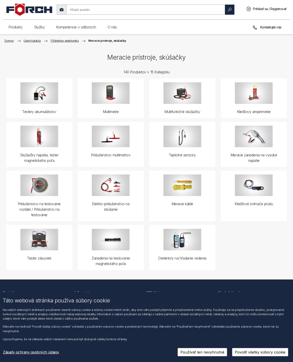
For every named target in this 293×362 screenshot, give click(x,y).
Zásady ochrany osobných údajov (31, 352)
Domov (9, 40)
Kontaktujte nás (271, 27)
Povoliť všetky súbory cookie (260, 352)
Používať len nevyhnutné (202, 352)
